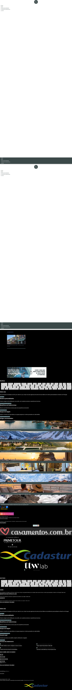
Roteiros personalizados (5, 160)
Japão (14, 387)
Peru (65, 387)
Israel (36, 387)
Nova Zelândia (55, 387)
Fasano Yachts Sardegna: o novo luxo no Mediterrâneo (11, 430)
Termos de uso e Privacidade (4, 518)
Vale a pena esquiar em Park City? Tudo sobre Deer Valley (11, 441)
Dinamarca (15, 385)
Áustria (34, 383)
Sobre (2, 159)
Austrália (30, 383)
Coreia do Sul (4, 385)
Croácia (10, 385)
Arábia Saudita (17, 383)
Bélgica (39, 383)
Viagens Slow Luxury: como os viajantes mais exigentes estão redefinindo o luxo (16, 494)
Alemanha (10, 383)
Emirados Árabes (25, 385)
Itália (40, 387)
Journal (2, 10)
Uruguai (64, 388)
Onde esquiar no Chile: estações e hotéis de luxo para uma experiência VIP (14, 504)
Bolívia (43, 383)
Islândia (32, 387)
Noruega (61, 387)
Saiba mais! (63, 592)
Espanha (42, 385)
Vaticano (69, 388)
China (64, 383)
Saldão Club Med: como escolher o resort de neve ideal (11, 483)
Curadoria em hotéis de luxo (5, 9)
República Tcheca (34, 388)
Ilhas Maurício (9, 387)
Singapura (42, 388)
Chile (60, 383)
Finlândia (56, 385)
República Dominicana (13, 388)
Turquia (59, 388)
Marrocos (44, 387)
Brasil (48, 383)
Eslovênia (37, 385)
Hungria (3, 387)
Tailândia (55, 388)
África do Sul (4, 383)
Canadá (56, 383)
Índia (18, 387)
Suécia (46, 388)
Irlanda (27, 387)
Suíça (50, 388)
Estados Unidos (49, 385)
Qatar (2, 388)
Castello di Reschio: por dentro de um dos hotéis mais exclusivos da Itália (14, 472)
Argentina (24, 383)
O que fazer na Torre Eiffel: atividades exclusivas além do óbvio (12, 462)
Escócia (32, 385)
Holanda (69, 385)
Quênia (6, 388)
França (60, 385)
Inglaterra (22, 387)
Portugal (69, 387)
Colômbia (69, 383)
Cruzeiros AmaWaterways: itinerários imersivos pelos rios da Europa (13, 451)
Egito (20, 385)
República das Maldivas (25, 388)
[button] (36, 84)
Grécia (64, 385)
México (49, 387)
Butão (52, 383)
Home (2, 158)
